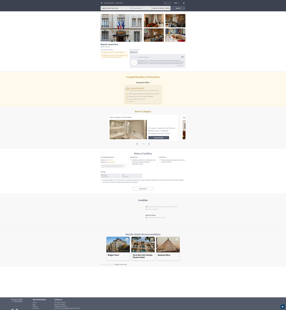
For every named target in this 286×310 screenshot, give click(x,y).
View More (143, 189)
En (165, 3)
